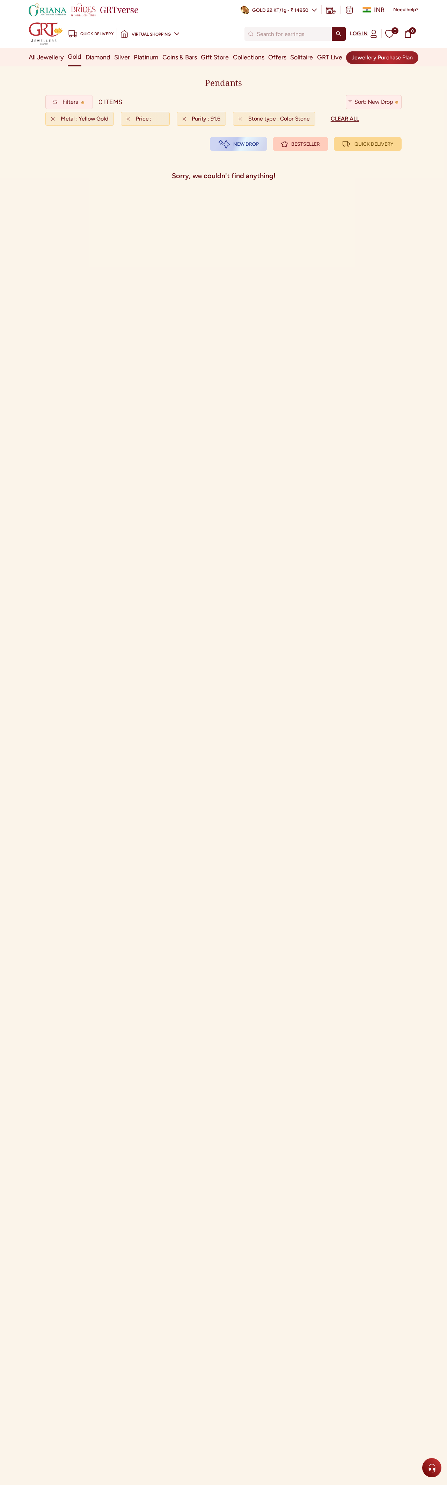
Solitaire (301, 57)
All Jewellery (46, 57)
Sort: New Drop (373, 102)
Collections (248, 57)
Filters (70, 102)
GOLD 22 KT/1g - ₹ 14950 (280, 10)
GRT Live (329, 57)
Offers (277, 57)
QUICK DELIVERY (373, 144)
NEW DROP (246, 144)
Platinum (146, 57)
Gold (74, 56)
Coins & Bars (179, 57)
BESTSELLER (305, 144)
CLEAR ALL (345, 118)
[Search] (339, 34)
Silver (122, 57)
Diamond (98, 57)
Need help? (405, 10)
